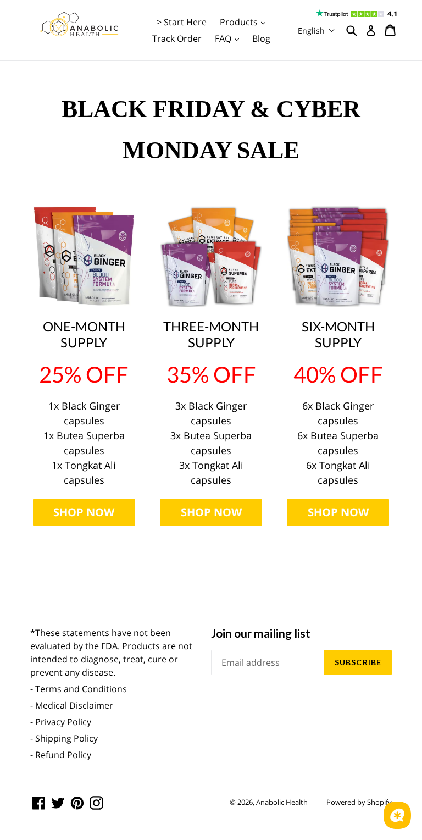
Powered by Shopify (359, 802)
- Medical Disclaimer (71, 705)
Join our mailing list (260, 633)
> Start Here (182, 22)
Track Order (177, 38)
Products (245, 21)
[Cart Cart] (391, 30)
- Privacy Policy (60, 722)
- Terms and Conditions (78, 689)
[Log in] (370, 30)
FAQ (230, 38)
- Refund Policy (60, 755)
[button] (316, 30)
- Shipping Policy (64, 738)
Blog (261, 38)
